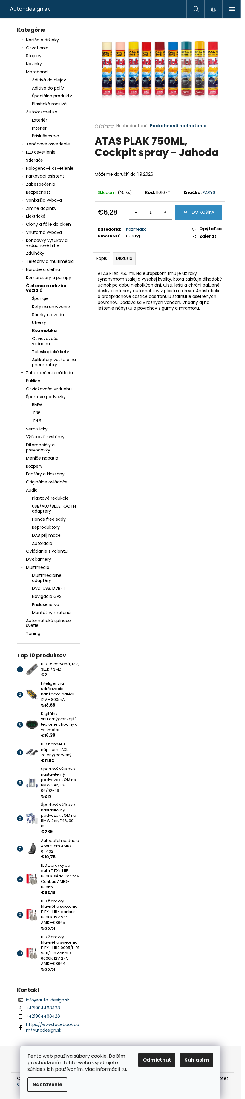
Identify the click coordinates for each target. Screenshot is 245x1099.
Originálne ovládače (47, 482)
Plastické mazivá (49, 104)
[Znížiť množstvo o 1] (136, 212)
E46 (37, 421)
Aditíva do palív (48, 88)
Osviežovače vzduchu (45, 341)
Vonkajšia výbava (44, 200)
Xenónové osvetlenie (48, 144)
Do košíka (203, 212)
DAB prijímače (46, 535)
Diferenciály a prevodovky (40, 447)
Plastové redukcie (50, 498)
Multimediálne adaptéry (47, 577)
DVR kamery (38, 559)
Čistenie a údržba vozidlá (46, 288)
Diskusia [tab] (124, 258)
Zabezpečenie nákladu (49, 373)
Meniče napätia (42, 458)
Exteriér (39, 120)
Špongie (40, 298)
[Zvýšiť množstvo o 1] (165, 212)
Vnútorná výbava (44, 232)
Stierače (34, 160)
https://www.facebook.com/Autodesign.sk (52, 1027)
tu (123, 1069)
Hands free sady (49, 519)
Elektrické (35, 216)
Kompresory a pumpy (48, 278)
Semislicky (37, 429)
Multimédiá (37, 567)
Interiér (39, 128)
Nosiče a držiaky (42, 40)
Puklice (33, 381)
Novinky (34, 64)
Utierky (39, 322)
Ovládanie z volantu (47, 551)
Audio (32, 490)
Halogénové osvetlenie (50, 168)
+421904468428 (43, 1008)
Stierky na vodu (48, 315)
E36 (37, 413)
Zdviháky (35, 253)
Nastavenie (47, 1084)
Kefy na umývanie (51, 307)
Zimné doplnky (41, 208)
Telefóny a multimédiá (50, 261)
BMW (37, 405)
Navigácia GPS (47, 596)
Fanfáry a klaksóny (45, 474)
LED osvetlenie (41, 152)
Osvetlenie (37, 48)
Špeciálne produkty (52, 96)
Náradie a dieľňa (43, 269)
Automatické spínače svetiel (48, 623)
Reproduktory (46, 527)
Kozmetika (44, 331)
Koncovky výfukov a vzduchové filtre (47, 242)
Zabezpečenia (40, 184)
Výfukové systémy (45, 437)
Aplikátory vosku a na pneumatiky (54, 362)
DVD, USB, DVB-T (48, 588)
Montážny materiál (51, 613)
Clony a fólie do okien (48, 224)
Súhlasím (197, 1059)
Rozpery (34, 466)
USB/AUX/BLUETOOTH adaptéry (54, 508)
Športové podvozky (46, 397)
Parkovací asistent (45, 176)
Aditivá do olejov (49, 80)
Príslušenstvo (45, 136)
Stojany (34, 56)
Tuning (33, 633)
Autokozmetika (41, 112)
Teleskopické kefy (50, 352)
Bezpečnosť (38, 192)
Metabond (37, 72)
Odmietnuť (157, 1059)
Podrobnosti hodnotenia (178, 126)
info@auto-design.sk (47, 1000)
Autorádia (42, 543)
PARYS (209, 192)
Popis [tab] (101, 258)
